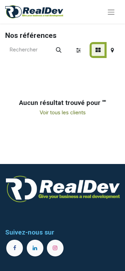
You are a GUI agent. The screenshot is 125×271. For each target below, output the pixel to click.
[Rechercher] (58, 50)
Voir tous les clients (63, 112)
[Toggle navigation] (111, 12)
